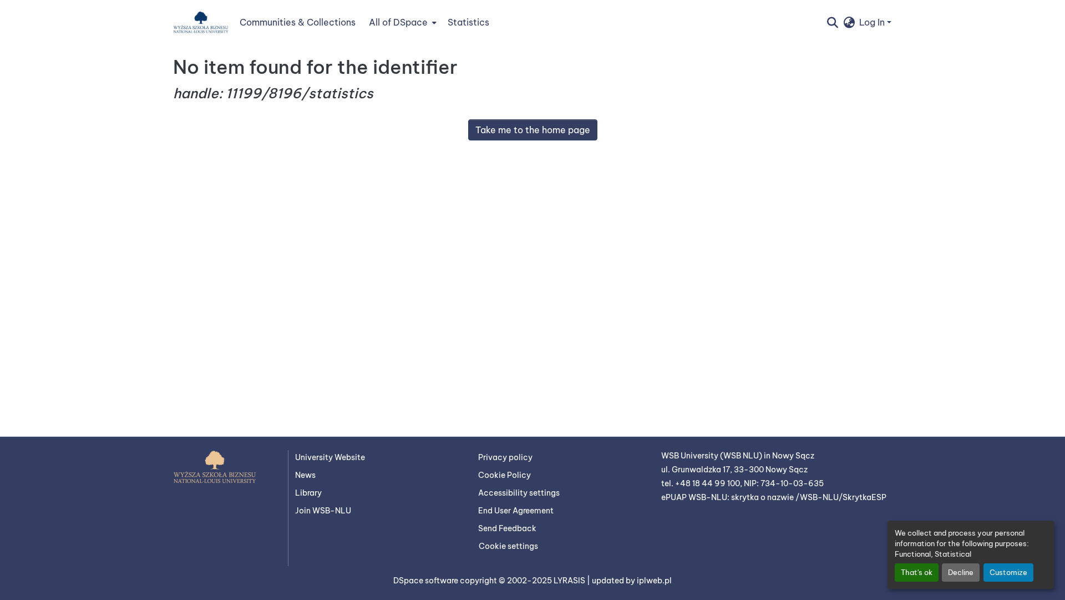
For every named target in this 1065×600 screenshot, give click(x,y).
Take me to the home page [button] (532, 129)
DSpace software (426, 581)
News (305, 475)
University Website (330, 457)
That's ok (916, 572)
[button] (201, 22)
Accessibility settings (519, 493)
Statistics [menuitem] (468, 22)
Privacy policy (505, 457)
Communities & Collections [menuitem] (298, 22)
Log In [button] (873, 22)
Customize (1008, 572)
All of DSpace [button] (398, 22)
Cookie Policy (504, 475)
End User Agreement (516, 511)
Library (308, 493)
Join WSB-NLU (323, 511)
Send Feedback (507, 528)
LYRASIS (570, 581)
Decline (960, 572)
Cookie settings (508, 546)
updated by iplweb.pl (632, 581)
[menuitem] (402, 22)
